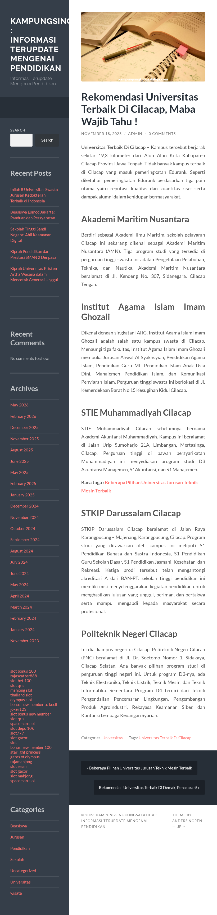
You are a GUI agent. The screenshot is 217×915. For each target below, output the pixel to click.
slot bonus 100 (23, 671)
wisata (16, 893)
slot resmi (19, 766)
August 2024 (21, 551)
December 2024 (24, 506)
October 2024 (22, 528)
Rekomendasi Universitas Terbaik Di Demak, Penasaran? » (149, 787)
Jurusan (17, 837)
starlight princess (25, 752)
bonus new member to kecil (33, 704)
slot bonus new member (30, 714)
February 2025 (23, 483)
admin (135, 134)
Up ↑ (181, 827)
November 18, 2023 (101, 134)
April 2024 (19, 596)
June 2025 (19, 461)
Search (17, 130)
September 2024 (25, 539)
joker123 (18, 709)
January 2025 (22, 494)
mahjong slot (21, 690)
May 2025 (19, 472)
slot (13, 742)
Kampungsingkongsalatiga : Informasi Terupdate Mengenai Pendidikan (119, 821)
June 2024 (19, 573)
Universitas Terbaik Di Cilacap (165, 737)
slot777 (17, 733)
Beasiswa (18, 825)
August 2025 (21, 449)
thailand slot (21, 694)
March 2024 (21, 607)
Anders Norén (187, 821)
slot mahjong (21, 775)
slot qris (17, 685)
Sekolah (17, 859)
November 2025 (24, 438)
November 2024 (24, 517)
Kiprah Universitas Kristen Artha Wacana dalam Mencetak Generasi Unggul (34, 274)
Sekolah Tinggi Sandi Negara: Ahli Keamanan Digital (30, 235)
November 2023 (24, 640)
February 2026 (23, 416)
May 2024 (19, 584)
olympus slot (21, 699)
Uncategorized (23, 870)
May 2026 (19, 404)
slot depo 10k (22, 728)
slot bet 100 (20, 680)
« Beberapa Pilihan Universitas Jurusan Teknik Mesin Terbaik (139, 767)
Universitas (20, 882)
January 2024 (22, 629)
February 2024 (23, 618)
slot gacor (19, 737)
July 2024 (19, 562)
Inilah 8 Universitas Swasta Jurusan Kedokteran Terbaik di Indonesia (34, 195)
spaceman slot (22, 723)
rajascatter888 (23, 675)
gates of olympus (25, 756)
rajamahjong (21, 761)
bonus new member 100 (31, 747)
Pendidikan (20, 848)
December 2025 (24, 427)
